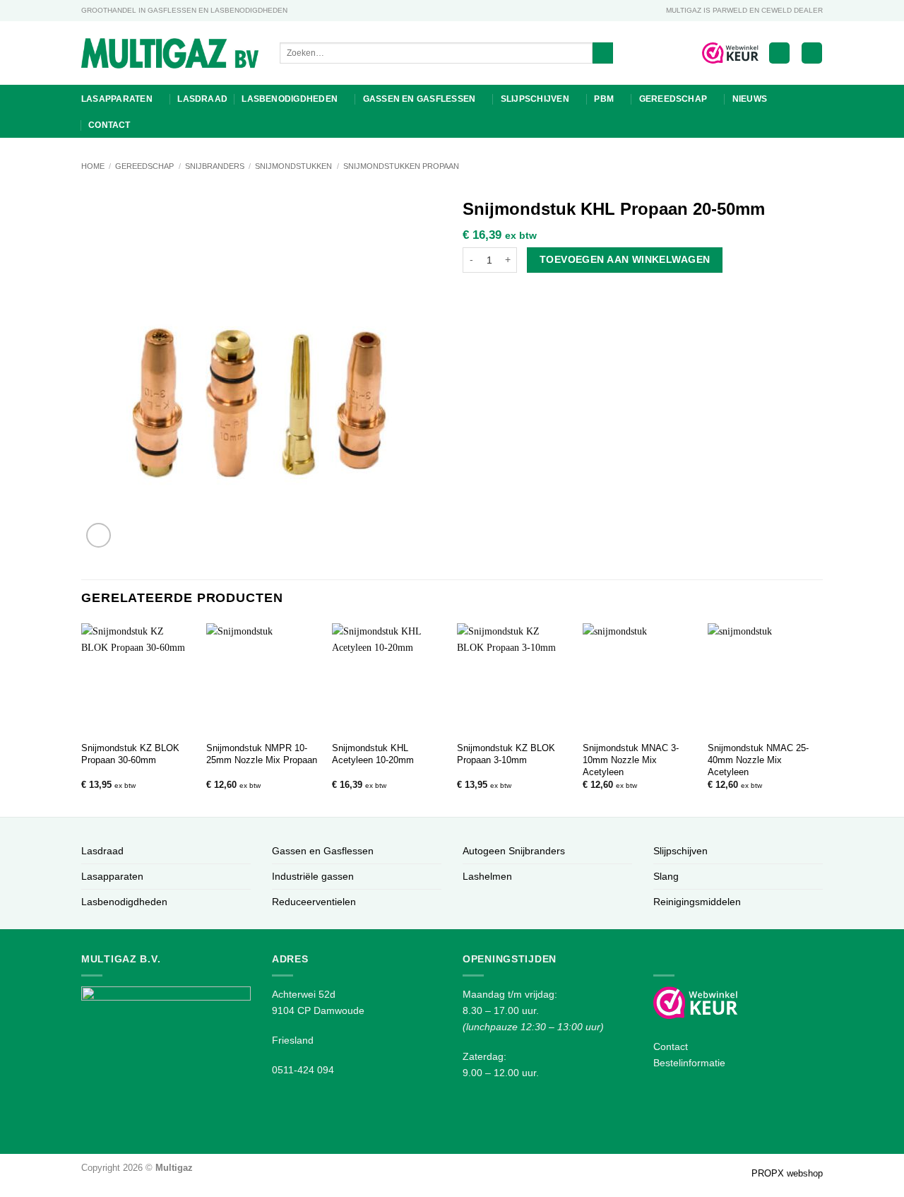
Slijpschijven (535, 99)
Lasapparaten (117, 99)
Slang (666, 876)
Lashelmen (487, 876)
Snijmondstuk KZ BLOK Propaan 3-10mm (506, 754)
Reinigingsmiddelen (697, 901)
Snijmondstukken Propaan (401, 166)
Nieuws (749, 99)
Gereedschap (673, 99)
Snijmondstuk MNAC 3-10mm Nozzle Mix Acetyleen (631, 760)
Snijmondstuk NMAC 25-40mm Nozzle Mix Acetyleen (758, 760)
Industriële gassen (313, 876)
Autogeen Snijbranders (514, 850)
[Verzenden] (603, 53)
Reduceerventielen (314, 901)
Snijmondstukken (293, 166)
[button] (779, 53)
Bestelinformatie (689, 1062)
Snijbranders (214, 166)
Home (93, 166)
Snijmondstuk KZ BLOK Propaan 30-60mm (130, 754)
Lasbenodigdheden (290, 99)
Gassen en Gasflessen (419, 99)
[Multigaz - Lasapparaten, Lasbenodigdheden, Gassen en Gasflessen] (169, 53)
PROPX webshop (787, 1173)
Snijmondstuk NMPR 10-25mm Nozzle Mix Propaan (261, 754)
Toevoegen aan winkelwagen (625, 259)
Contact (109, 125)
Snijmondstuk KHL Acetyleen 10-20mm (373, 754)
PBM (604, 99)
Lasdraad (202, 99)
